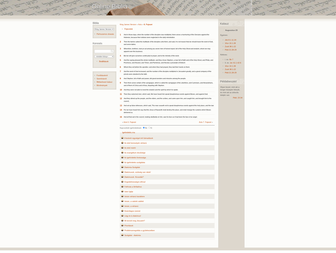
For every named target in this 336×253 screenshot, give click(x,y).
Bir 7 (231, 60)
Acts (140, 24)
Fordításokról (102, 75)
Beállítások (104, 61)
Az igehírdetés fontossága (135, 158)
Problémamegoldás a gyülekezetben (139, 230)
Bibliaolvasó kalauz (104, 82)
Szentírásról (102, 79)
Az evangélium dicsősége (134, 153)
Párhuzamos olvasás (105, 34)
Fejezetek (128, 29)
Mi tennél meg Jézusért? (134, 221)
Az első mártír (130, 148)
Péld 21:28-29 (231, 50)
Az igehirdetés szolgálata (134, 162)
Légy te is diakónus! (132, 216)
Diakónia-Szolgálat (132, 167)
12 (121, 98)
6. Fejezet (148, 24)
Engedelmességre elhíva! (135, 182)
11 (121, 94)
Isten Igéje (128, 192)
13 (121, 105)
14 (121, 110)
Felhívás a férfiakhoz (133, 187)
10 (121, 90)
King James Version (128, 24)
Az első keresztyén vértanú (135, 143)
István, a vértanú (131, 206)
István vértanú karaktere (134, 196)
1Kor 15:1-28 (230, 43)
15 (121, 117)
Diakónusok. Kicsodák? (134, 177)
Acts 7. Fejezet (205, 122)
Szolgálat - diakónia (132, 235)
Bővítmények (102, 85)
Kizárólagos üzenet (132, 211)
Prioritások (128, 226)
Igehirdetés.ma (128, 132)
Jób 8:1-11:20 (230, 40)
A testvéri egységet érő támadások (138, 138)
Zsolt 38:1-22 (230, 47)
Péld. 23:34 (237, 98)
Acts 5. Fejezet (130, 122)
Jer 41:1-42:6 (235, 63)
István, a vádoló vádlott (134, 201)
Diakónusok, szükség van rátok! (137, 172)
